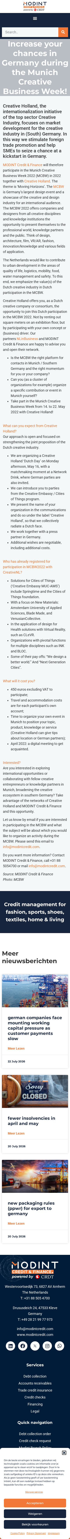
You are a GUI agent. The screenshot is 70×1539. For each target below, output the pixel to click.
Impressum (54, 1533)
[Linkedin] (10, 1346)
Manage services (34, 1492)
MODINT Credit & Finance (22, 165)
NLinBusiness (27, 339)
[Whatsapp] (59, 1346)
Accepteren (35, 1503)
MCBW (58, 187)
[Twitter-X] (35, 1346)
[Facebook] (22, 1346)
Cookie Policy (17, 1533)
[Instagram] (47, 1346)
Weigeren (35, 1514)
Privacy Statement (36, 1533)
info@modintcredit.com (21, 847)
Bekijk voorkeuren (35, 1524)
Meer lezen (16, 1048)
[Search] (63, 32)
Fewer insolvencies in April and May (31, 1121)
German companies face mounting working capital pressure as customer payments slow (35, 1028)
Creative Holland (37, 181)
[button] (64, 1453)
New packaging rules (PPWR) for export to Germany (31, 1208)
